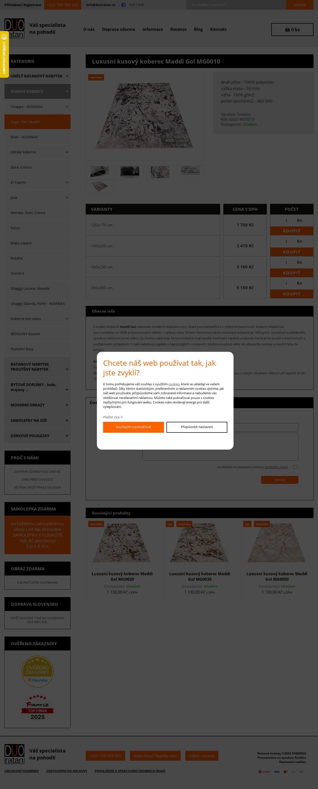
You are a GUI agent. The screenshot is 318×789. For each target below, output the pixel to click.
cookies (174, 384)
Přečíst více (111, 417)
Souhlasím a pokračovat (133, 427)
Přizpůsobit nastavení (197, 427)
